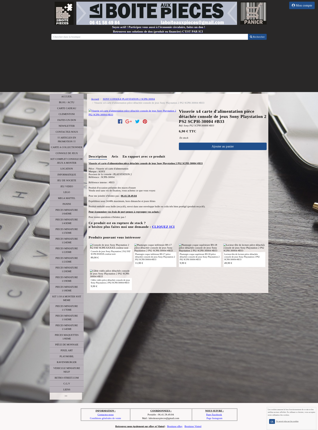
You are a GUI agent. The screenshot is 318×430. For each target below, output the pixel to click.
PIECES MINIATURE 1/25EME (66, 231)
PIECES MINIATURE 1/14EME (66, 327)
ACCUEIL (66, 96)
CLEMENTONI (67, 114)
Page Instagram (214, 418)
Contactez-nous (106, 414)
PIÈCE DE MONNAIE (66, 344)
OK (271, 421)
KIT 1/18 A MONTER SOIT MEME (66, 298)
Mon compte (303, 5)
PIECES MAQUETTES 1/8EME (67, 337)
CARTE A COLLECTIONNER (66, 147)
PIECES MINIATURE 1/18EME (66, 289)
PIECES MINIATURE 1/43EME (66, 221)
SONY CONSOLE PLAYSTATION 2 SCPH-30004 (129, 99)
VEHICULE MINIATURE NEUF (66, 370)
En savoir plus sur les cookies (287, 421)
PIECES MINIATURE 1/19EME (66, 279)
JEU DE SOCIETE (66, 180)
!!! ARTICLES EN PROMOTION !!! (66, 139)
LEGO (66, 192)
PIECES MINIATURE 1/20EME (66, 269)
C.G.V (66, 383)
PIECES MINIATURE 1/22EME (66, 250)
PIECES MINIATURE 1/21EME (66, 260)
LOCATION (66, 168)
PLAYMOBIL (67, 356)
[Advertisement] (159, 65)
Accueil (95, 99)
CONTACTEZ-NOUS (67, 132)
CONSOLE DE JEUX (67, 153)
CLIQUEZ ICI (163, 227)
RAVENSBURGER (67, 362)
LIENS (66, 389)
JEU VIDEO (66, 186)
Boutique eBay (175, 426)
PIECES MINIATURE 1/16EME (66, 317)
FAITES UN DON (66, 120)
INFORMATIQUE (66, 174)
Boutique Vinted (193, 426)
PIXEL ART (67, 350)
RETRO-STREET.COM (67, 377)
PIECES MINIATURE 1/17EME (66, 308)
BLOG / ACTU (66, 102)
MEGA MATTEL (66, 198)
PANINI (67, 204)
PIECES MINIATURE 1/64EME (66, 212)
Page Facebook (214, 414)
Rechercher (258, 36)
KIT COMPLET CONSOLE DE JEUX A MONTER (67, 161)
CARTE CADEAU (66, 108)
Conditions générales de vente (105, 418)
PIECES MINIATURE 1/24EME (66, 240)
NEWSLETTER (67, 126)
